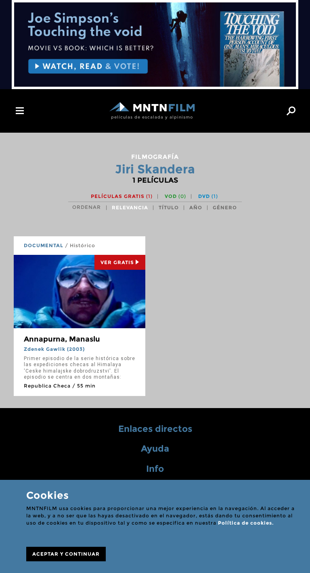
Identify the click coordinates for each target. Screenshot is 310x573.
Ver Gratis (117, 262)
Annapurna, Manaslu (62, 339)
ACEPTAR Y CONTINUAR (66, 554)
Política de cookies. (246, 523)
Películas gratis (122, 196)
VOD (175, 196)
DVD (208, 196)
